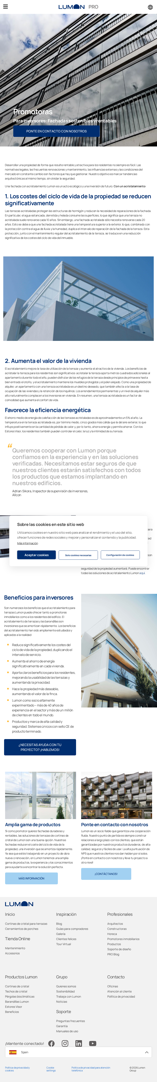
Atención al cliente (119, 991)
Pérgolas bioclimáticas (19, 996)
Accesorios (12, 953)
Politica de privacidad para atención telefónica (91, 1069)
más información (31, 878)
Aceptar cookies (37, 555)
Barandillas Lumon (17, 1001)
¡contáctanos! (106, 874)
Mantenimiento (15, 948)
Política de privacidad (121, 996)
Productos (114, 944)
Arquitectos (115, 924)
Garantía (62, 1026)
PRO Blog (113, 954)
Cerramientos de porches (21, 929)
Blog (59, 924)
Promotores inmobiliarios (123, 939)
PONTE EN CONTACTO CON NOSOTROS (56, 131)
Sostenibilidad (65, 991)
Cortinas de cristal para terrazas (26, 924)
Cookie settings (50, 1069)
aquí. (142, 573)
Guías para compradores (72, 929)
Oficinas (112, 986)
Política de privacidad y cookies (17, 1069)
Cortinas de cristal (17, 986)
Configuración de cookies (120, 554)
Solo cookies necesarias (78, 555)
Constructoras (117, 929)
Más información (27, 543)
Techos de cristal (16, 991)
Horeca (112, 934)
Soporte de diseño (119, 949)
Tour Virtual (63, 944)
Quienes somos (66, 986)
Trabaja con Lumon (68, 996)
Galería (60, 934)
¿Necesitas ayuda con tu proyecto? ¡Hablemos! (40, 747)
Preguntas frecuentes (70, 1021)
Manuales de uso (67, 1031)
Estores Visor (13, 1007)
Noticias (61, 1001)
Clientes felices (66, 939)
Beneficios (12, 1012)
